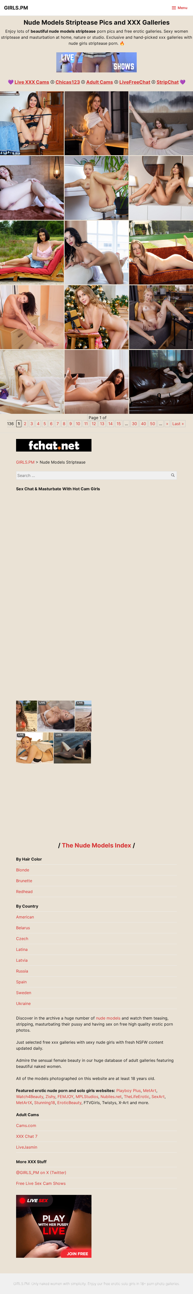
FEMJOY (65, 1096)
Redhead (24, 891)
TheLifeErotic (136, 1096)
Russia (22, 971)
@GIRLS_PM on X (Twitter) (41, 1172)
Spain (21, 981)
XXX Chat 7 (26, 1136)
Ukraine (23, 1003)
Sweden (23, 992)
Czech (22, 938)
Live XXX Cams (32, 82)
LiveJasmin (26, 1147)
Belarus (23, 927)
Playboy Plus (128, 1090)
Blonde (22, 869)
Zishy (50, 1096)
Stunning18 (44, 1102)
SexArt (158, 1096)
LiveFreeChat (134, 82)
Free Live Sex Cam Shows (41, 1183)
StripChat (168, 82)
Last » (178, 423)
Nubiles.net (111, 1096)
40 (143, 423)
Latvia (22, 960)
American (25, 916)
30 (134, 423)
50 (152, 423)
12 (94, 423)
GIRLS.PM (16, 8)
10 (78, 423)
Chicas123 (68, 82)
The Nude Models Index (96, 845)
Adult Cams (99, 82)
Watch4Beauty (29, 1096)
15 (119, 423)
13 (102, 423)
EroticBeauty (69, 1102)
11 (86, 423)
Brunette (24, 880)
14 (110, 423)
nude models (108, 1018)
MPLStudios (87, 1096)
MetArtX (24, 1102)
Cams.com (26, 1125)
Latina (22, 949)
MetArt (149, 1090)
